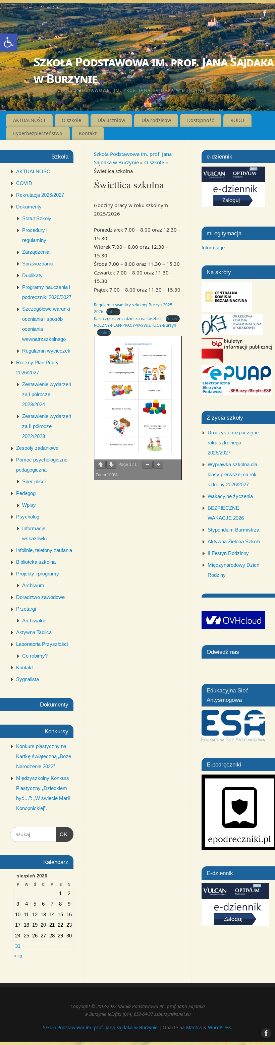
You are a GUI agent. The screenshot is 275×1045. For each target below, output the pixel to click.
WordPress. (220, 1028)
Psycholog (27, 516)
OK (62, 834)
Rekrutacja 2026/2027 (40, 195)
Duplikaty (32, 275)
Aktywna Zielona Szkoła (234, 541)
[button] (8, 42)
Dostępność (200, 120)
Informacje (213, 247)
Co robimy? (35, 656)
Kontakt (88, 133)
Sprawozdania (37, 263)
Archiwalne (34, 620)
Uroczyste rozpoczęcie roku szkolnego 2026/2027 (233, 442)
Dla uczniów (111, 120)
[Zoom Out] (148, 465)
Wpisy (29, 505)
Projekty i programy (37, 573)
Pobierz (113, 311)
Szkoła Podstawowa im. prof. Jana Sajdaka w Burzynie (154, 70)
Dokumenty (29, 206)
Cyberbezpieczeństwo (37, 133)
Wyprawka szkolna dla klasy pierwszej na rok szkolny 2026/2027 (232, 474)
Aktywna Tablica (34, 632)
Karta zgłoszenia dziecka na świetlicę (128, 318)
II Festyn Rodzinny (228, 553)
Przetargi (26, 609)
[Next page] (111, 465)
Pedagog (26, 493)
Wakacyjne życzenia (230, 496)
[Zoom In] (158, 465)
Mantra (194, 1028)
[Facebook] (265, 14)
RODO (237, 120)
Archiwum (33, 585)
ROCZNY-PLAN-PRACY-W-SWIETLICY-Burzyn (135, 325)
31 (17, 946)
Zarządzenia (35, 252)
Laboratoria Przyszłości (42, 644)
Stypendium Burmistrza (233, 530)
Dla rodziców (156, 120)
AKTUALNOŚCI (29, 120)
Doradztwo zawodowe (40, 597)
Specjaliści (34, 481)
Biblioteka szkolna (36, 562)
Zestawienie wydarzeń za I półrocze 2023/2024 (46, 394)
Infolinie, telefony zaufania (44, 550)
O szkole (71, 120)
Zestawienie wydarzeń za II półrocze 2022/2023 (46, 426)
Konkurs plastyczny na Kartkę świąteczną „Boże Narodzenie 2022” (43, 756)
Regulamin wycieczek (46, 351)
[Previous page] (101, 465)
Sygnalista (27, 679)
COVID (24, 183)
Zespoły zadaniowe (37, 448)
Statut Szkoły (36, 218)
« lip (17, 956)
